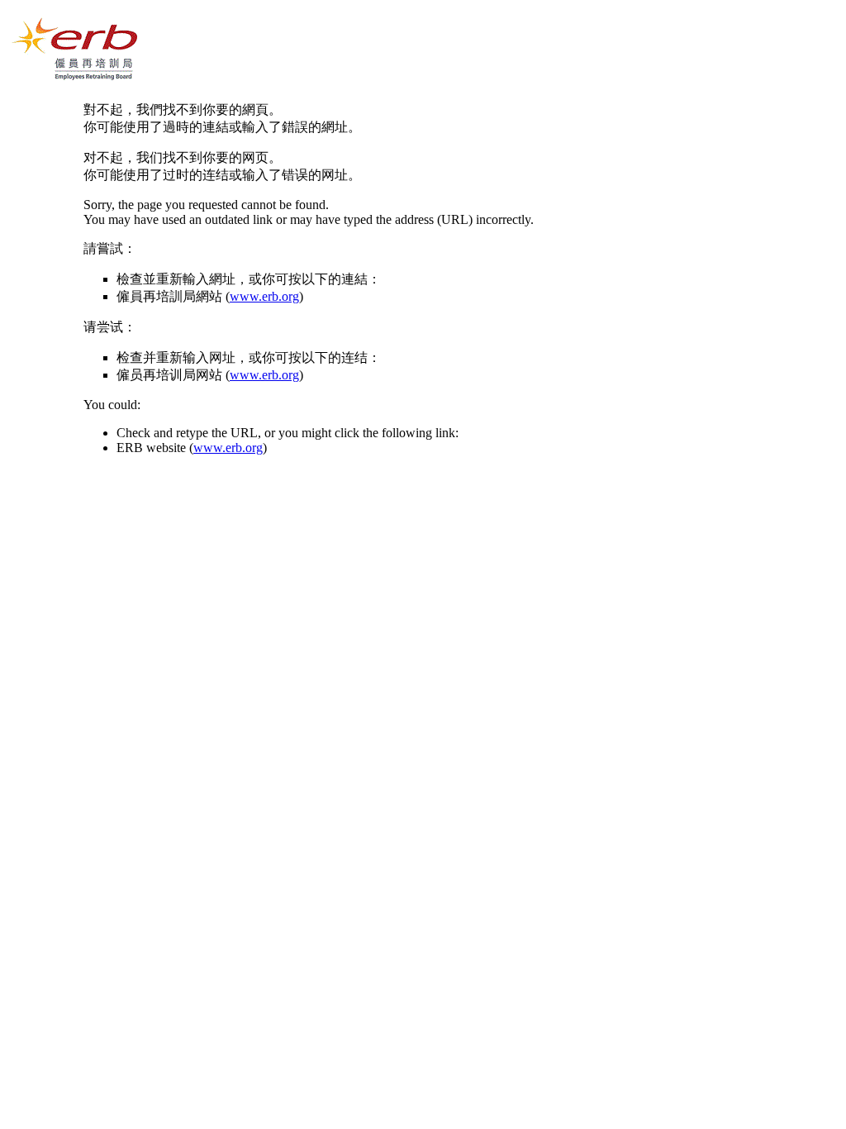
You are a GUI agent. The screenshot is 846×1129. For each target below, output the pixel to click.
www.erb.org (264, 296)
